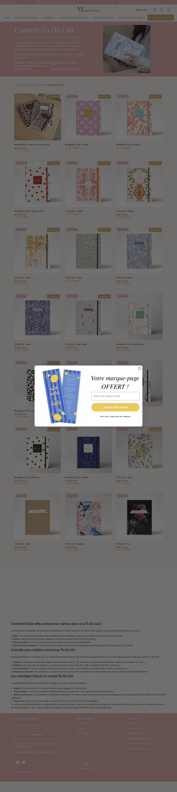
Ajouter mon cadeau (115, 407)
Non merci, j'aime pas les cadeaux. (115, 416)
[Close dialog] (139, 368)
